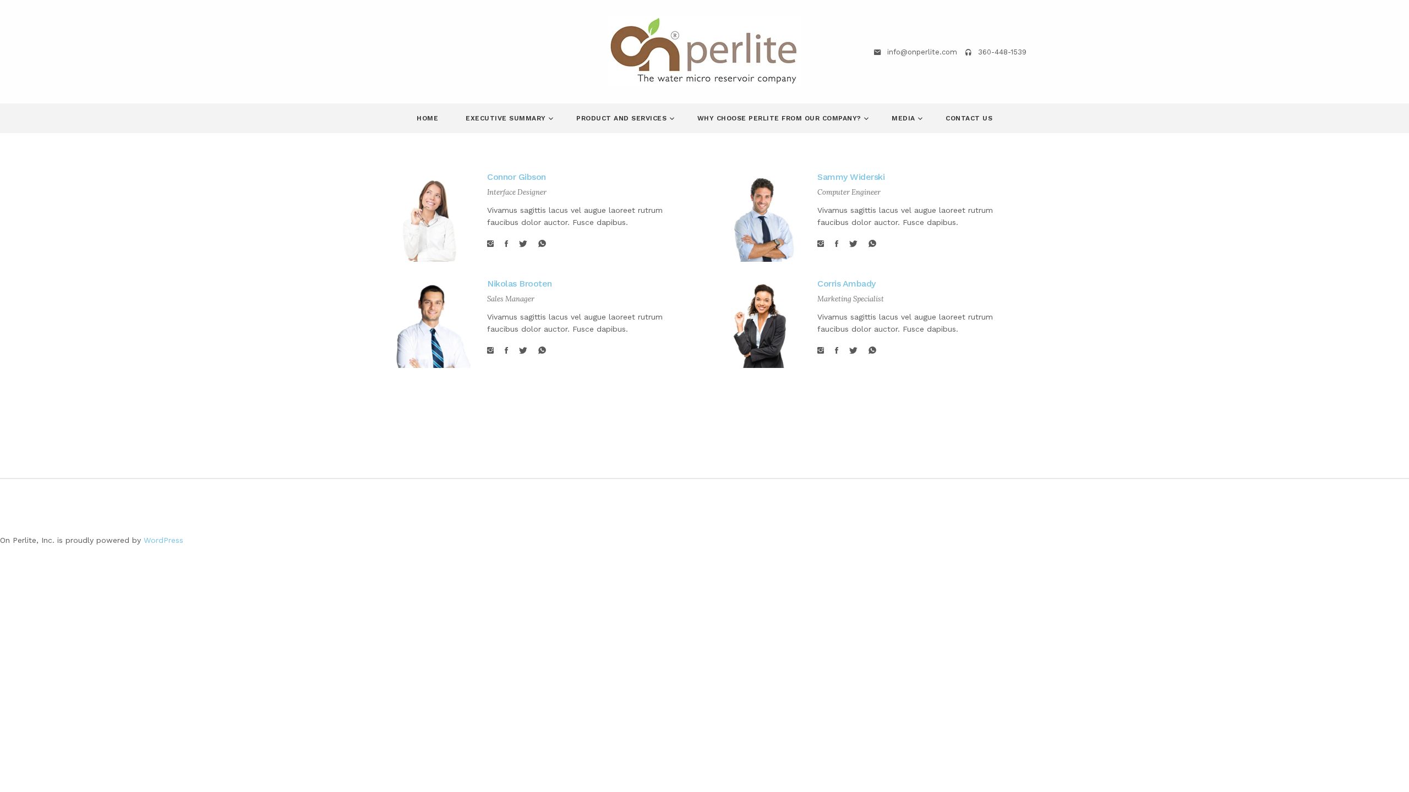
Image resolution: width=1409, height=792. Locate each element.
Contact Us (969, 118)
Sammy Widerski (850, 177)
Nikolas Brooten (519, 283)
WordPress (163, 540)
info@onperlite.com (922, 52)
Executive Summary (507, 118)
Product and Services (622, 118)
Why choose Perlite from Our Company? (780, 118)
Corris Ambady (846, 283)
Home (427, 118)
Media (905, 118)
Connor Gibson (516, 177)
